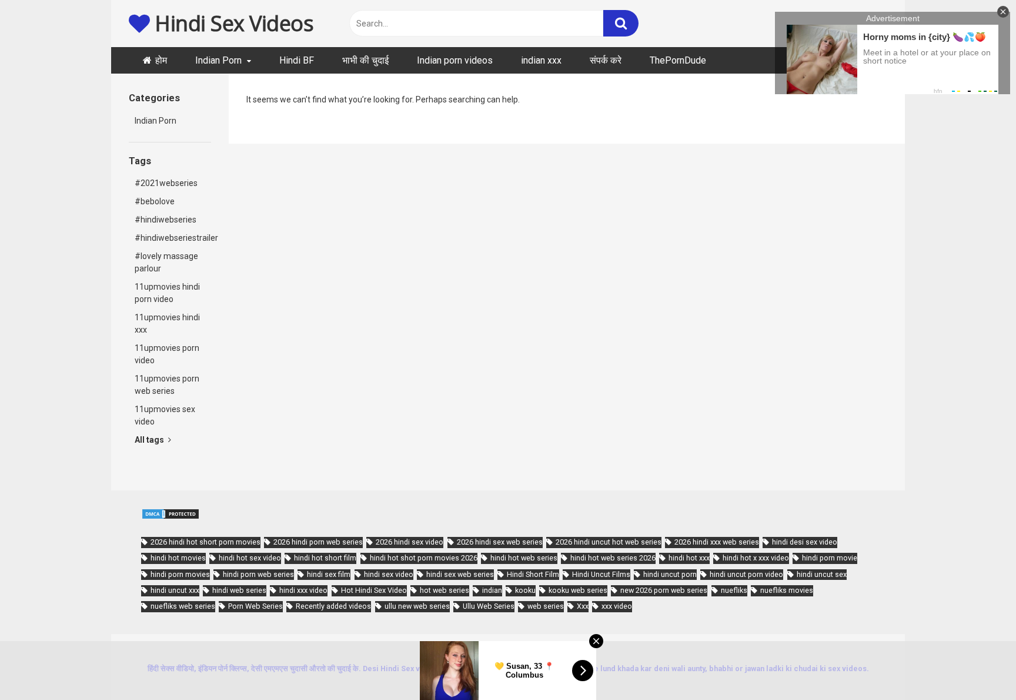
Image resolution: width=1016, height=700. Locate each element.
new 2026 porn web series (663, 590)
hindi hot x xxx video (756, 557)
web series (545, 606)
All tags (150, 439)
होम (161, 60)
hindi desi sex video (804, 542)
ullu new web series (417, 606)
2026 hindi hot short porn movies (205, 542)
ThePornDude (678, 60)
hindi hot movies (178, 557)
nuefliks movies (786, 590)
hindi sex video (388, 574)
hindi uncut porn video (746, 574)
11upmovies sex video (165, 415)
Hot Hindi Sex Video (374, 590)
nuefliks (734, 590)
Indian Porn (218, 60)
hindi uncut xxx (175, 590)
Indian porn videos (455, 60)
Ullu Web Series (488, 606)
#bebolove (155, 201)
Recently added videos (333, 606)
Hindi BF (296, 60)
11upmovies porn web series (167, 385)
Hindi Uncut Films (601, 574)
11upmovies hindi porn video (167, 293)
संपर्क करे (605, 60)
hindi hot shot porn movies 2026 (423, 557)
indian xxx (541, 60)
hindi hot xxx (689, 557)
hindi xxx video (303, 590)
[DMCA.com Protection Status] (170, 517)
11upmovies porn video (167, 354)
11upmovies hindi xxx (167, 323)
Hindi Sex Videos (231, 23)
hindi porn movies (180, 574)
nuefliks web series (183, 606)
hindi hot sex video (250, 557)
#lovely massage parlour (166, 262)
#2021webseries (166, 183)
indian (492, 590)
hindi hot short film (325, 557)
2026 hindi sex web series (500, 542)
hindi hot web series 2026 (613, 557)
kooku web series (578, 590)
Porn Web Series (255, 606)
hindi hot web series (523, 557)
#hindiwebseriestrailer (173, 238)
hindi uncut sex (822, 574)
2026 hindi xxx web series (716, 542)
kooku (525, 590)
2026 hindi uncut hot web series (608, 542)
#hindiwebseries (165, 219)
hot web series (444, 590)
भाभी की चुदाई (365, 60)
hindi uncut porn (670, 574)
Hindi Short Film (533, 574)
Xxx (583, 606)
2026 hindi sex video (409, 542)
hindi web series (239, 590)
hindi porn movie (829, 557)
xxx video (616, 606)
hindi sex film (328, 574)
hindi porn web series (258, 574)
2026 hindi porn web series (318, 542)
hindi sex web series (460, 574)
